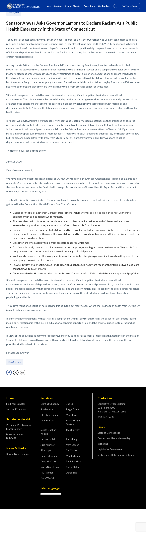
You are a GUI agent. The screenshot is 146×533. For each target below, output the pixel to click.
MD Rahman (46, 472)
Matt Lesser (72, 444)
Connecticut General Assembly (114, 438)
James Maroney (48, 455)
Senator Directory (16, 409)
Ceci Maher (72, 450)
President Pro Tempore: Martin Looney (19, 427)
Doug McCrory (48, 461)
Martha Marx (73, 455)
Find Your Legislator (130, 6)
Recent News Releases (18, 453)
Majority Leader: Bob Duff (15, 436)
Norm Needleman (49, 467)
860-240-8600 (105, 417)
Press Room (89, 6)
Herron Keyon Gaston (73, 422)
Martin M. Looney (49, 403)
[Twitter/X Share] (16, 372)
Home (48, 6)
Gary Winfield (47, 478)
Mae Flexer (71, 414)
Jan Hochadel (47, 439)
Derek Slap (71, 472)
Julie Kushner (47, 444)
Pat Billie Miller (74, 461)
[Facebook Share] (9, 372)
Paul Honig (72, 439)
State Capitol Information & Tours (116, 454)
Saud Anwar (46, 409)
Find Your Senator (15, 403)
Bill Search (103, 443)
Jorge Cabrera (73, 409)
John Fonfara (47, 420)
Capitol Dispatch (73, 6)
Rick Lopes (46, 450)
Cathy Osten (73, 467)
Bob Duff (71, 403)
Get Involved (104, 6)
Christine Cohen (49, 414)
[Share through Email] (22, 372)
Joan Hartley (73, 429)
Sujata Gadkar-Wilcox (48, 431)
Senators (57, 6)
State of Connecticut (109, 432)
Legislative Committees (110, 449)
